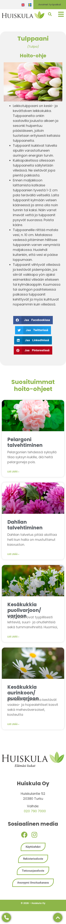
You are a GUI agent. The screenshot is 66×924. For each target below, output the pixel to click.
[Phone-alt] (6, 917)
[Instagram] (34, 835)
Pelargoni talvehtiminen (25, 442)
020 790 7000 (35, 811)
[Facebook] (24, 835)
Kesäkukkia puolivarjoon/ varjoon (24, 610)
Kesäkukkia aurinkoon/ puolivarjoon (23, 693)
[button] (33, 320)
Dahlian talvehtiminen (25, 525)
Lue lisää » (13, 471)
